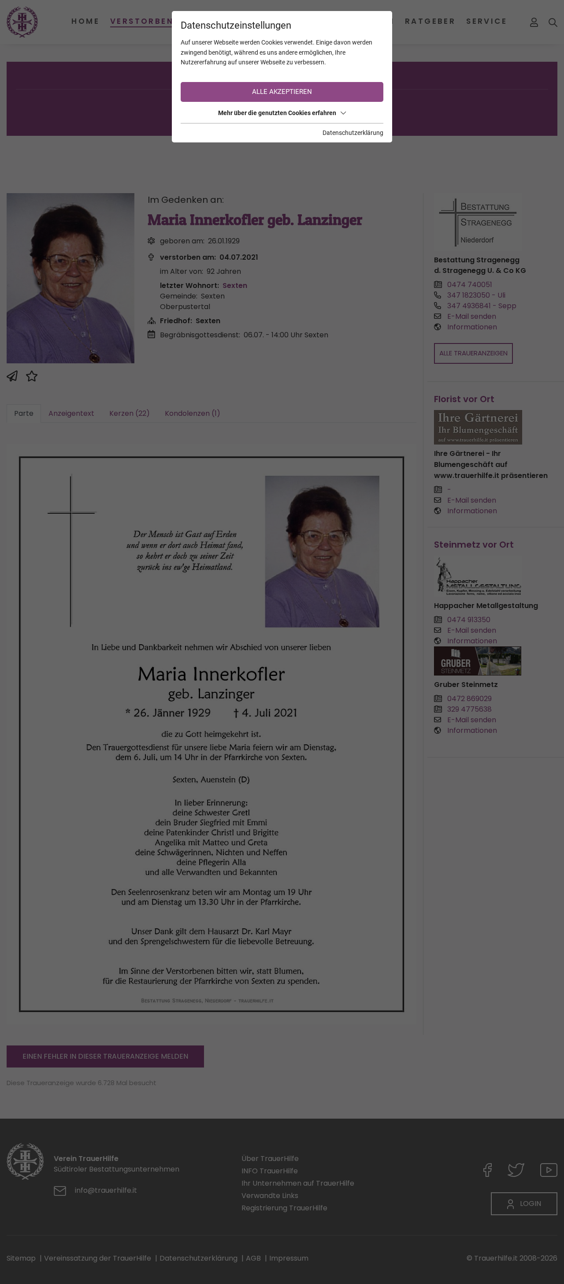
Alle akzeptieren (282, 92)
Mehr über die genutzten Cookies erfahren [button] (277, 112)
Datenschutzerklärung (353, 132)
